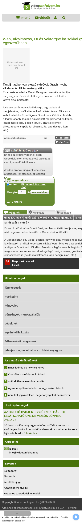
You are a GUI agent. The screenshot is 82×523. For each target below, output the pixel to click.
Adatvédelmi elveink (16, 487)
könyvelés (11, 305)
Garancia (9, 476)
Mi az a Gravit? (13, 217)
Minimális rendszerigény (41, 212)
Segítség (63, 212)
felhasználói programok (20, 341)
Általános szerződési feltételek (22, 493)
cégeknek (11, 323)
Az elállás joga (12, 482)
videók (44, 18)
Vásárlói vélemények (17, 212)
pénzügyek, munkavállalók (22, 314)
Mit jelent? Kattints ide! (33, 186)
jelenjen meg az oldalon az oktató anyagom (33, 350)
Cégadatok (10, 470)
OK (17, 513)
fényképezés (13, 287)
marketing (11, 296)
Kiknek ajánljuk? (62, 217)
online (13, 184)
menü (25, 18)
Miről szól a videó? (37, 217)
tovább (30, 433)
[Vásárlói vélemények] (62, 142)
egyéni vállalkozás (17, 332)
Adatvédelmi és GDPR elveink (58, 507)
